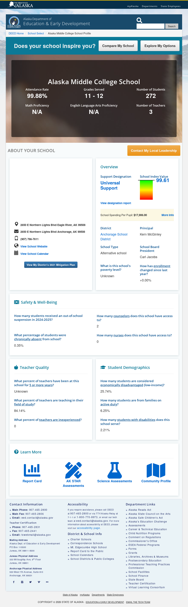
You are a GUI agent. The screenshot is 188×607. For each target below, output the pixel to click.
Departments (150, 6)
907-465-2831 (31, 527)
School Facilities (139, 572)
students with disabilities (136, 420)
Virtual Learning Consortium (147, 587)
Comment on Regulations (145, 537)
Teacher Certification (142, 583)
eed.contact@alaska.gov (37, 517)
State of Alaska (21, 4)
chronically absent (28, 339)
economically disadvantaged (121, 385)
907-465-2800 (38, 509)
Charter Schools (80, 539)
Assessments (137, 525)
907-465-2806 (35, 514)
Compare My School (118, 45)
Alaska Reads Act (140, 509)
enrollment (161, 266)
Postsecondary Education (145, 560)
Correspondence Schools (86, 543)
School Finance (138, 575)
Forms (132, 548)
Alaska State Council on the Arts (150, 514)
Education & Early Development (105, 602)
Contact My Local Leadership (154, 150)
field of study (24, 404)
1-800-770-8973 (87, 517)
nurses (118, 335)
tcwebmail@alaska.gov (36, 534)
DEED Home (16, 33)
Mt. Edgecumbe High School (88, 547)
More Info (168, 215)
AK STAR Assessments (73, 483)
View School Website (33, 246)
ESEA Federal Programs (144, 545)
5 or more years (41, 385)
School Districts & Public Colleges (92, 559)
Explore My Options (160, 45)
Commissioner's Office (143, 541)
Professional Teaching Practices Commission (149, 566)
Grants (133, 552)
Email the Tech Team (138, 602)
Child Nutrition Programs (144, 533)
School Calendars (81, 555)
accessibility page (88, 528)
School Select (36, 33)
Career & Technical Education (148, 529)
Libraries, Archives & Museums (148, 556)
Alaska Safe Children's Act (146, 517)
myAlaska (133, 6)
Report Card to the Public (87, 551)
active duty (108, 404)
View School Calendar (34, 254)
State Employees (171, 6)
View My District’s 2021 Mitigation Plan (51, 265)
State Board (136, 579)
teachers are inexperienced (59, 420)
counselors (121, 316)
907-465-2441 (28, 531)
